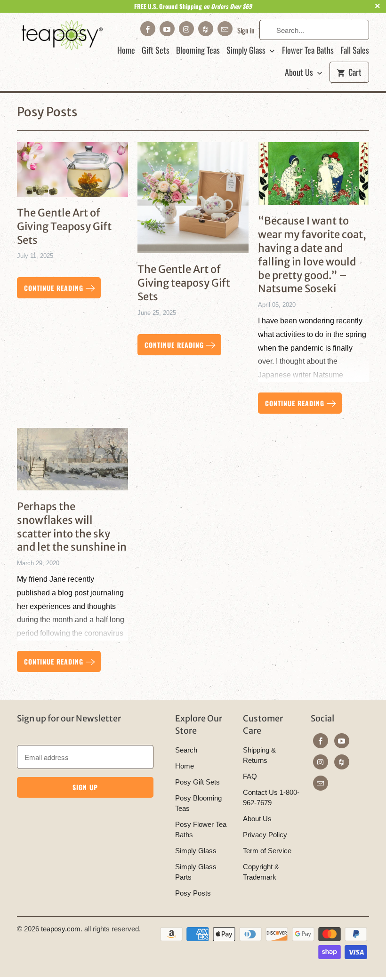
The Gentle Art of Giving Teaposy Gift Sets (64, 226)
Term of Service (267, 851)
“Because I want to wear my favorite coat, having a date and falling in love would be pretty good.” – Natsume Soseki (312, 254)
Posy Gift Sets (197, 782)
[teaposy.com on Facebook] (147, 28)
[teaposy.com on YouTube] (167, 28)
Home (126, 50)
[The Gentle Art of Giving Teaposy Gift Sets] (72, 173)
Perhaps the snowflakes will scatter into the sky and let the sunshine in (72, 526)
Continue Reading (55, 288)
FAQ (250, 776)
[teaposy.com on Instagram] (186, 28)
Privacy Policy (265, 835)
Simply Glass (246, 50)
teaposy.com (60, 929)
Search (186, 750)
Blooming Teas (198, 50)
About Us (300, 72)
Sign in (246, 30)
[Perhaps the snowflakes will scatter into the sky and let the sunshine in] (72, 462)
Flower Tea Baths (308, 50)
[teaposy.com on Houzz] (205, 28)
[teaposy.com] (62, 35)
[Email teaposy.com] (225, 28)
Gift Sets (155, 50)
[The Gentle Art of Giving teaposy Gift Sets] (193, 201)
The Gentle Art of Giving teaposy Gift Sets (183, 283)
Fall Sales (354, 50)
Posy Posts (47, 112)
